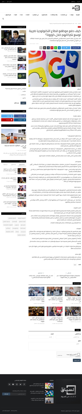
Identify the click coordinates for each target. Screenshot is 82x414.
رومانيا (17, 232)
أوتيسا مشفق (22, 221)
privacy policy (14, 411)
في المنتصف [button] (64, 15)
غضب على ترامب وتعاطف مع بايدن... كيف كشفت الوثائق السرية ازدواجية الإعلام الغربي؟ (41, 276)
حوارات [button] (72, 15)
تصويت (23, 103)
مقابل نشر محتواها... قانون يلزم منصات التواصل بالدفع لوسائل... (37, 392)
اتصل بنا (78, 1)
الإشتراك (6, 394)
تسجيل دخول (9, 1)
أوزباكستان (14, 221)
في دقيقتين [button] (36, 15)
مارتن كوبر (23, 225)
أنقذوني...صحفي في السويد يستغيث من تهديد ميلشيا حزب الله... (9, 170)
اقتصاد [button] (27, 15)
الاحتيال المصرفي (12, 218)
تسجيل (3, 1)
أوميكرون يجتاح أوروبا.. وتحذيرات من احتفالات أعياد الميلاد (55, 299)
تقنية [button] (15, 15)
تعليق (79, 341)
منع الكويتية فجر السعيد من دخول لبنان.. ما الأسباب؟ (10, 186)
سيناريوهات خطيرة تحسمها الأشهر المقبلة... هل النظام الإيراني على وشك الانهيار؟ (68, 276)
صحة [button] (21, 15)
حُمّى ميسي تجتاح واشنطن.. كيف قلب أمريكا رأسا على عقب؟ (8, 48)
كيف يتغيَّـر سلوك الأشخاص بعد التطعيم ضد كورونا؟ (74, 318)
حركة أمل (8, 228)
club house (22, 228)
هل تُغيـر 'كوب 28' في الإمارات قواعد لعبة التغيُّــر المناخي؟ (9, 74)
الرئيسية (78, 15)
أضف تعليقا (76, 360)
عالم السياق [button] (44, 15)
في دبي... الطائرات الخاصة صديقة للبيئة (15, 146)
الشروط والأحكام (6, 411)
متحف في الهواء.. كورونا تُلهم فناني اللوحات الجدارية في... (73, 299)
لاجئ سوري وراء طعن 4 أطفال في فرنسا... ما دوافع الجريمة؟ (9, 194)
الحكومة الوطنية (21, 218)
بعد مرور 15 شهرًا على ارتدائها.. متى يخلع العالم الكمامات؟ (56, 319)
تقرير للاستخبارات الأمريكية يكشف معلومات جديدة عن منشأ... (37, 299)
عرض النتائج (16, 103)
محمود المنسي (6, 221)
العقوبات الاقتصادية (8, 225)
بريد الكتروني (78, 334)
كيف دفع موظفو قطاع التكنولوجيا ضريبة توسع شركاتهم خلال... (36, 385)
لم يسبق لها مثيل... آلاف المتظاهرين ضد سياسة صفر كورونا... (37, 319)
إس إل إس (23, 232)
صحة (76, 23)
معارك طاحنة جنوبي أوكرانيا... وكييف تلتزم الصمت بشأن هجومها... (9, 57)
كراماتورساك (15, 228)
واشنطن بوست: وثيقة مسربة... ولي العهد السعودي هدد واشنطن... (9, 66)
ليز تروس (17, 225)
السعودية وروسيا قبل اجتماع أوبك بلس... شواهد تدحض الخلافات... (9, 203)
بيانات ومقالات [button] (54, 15)
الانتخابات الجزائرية (21, 235)
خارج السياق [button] (8, 15)
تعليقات (77, 330)
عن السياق (73, 1)
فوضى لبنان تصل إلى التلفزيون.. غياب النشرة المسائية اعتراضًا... (37, 399)
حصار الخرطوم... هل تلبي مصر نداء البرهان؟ (8, 178)
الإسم (52, 334)
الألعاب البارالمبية (9, 232)
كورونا (75, 265)
